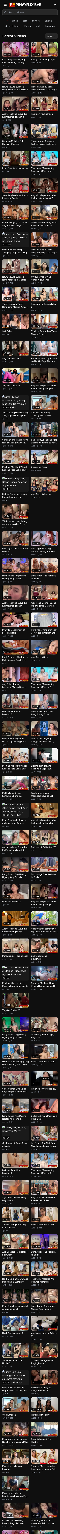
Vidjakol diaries (12, 26)
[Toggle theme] (55, 4)
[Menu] (5, 5)
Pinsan (27, 26)
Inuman (14, 20)
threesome (50, 26)
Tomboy (36, 20)
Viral (38, 26)
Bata (25, 20)
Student (48, 20)
